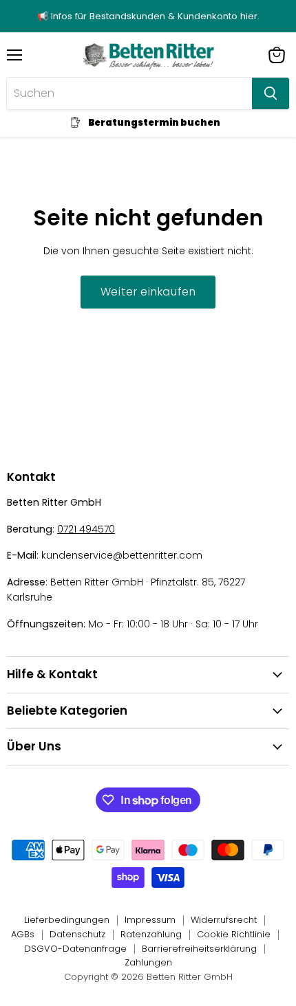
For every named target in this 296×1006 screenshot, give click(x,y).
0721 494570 (86, 529)
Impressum (150, 919)
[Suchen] (270, 93)
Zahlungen (148, 962)
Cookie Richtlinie (234, 934)
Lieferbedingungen (66, 919)
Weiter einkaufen (148, 292)
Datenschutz (77, 934)
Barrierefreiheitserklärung (199, 948)
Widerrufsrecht (224, 919)
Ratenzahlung (151, 934)
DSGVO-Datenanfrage (75, 948)
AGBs (22, 934)
